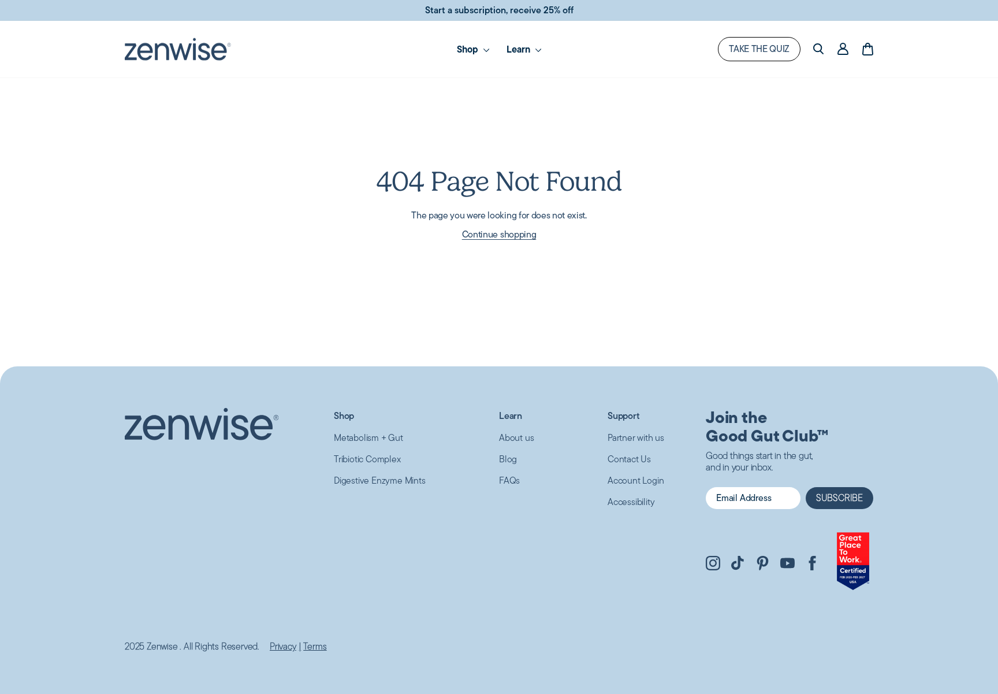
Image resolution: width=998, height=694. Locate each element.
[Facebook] (812, 565)
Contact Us (629, 459)
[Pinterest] (762, 565)
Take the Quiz (759, 48)
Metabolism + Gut (368, 437)
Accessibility (631, 502)
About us (516, 437)
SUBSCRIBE (839, 498)
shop (469, 49)
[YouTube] (787, 565)
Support (624, 415)
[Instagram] (713, 565)
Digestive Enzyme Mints (380, 480)
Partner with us (636, 437)
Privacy (283, 646)
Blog (508, 459)
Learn (519, 49)
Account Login (636, 480)
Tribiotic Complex (367, 459)
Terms (314, 646)
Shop (344, 415)
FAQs (509, 480)
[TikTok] (738, 565)
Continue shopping (499, 234)
